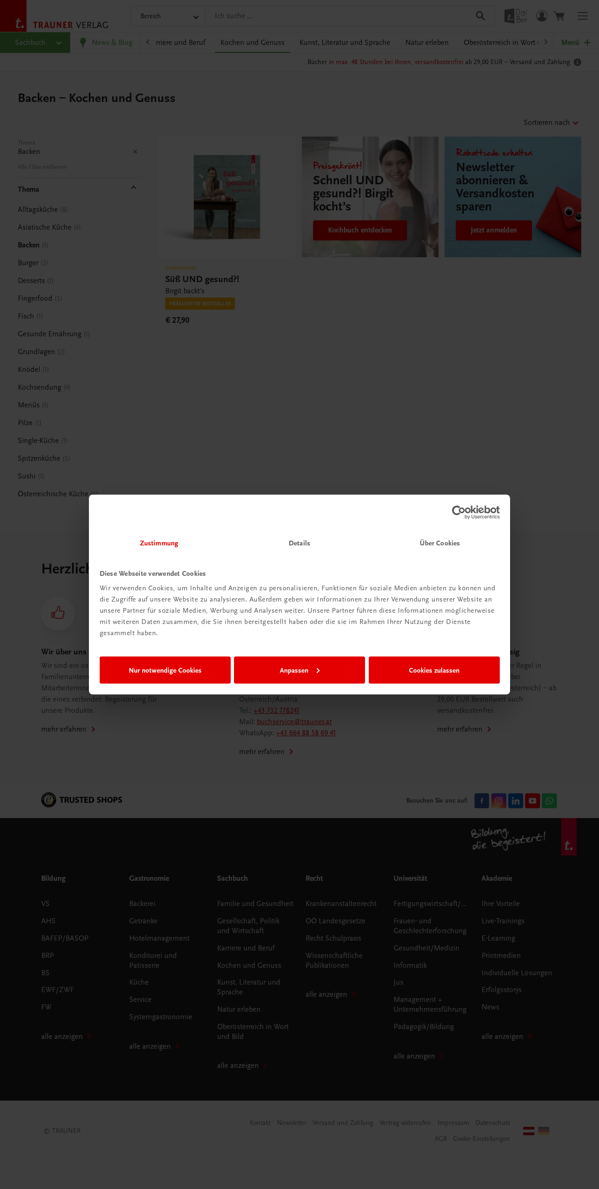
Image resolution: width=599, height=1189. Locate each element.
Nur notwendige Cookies (165, 670)
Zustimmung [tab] (159, 543)
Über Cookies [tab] (440, 543)
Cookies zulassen (434, 670)
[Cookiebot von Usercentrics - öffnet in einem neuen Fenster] (459, 512)
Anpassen (294, 670)
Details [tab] (299, 543)
